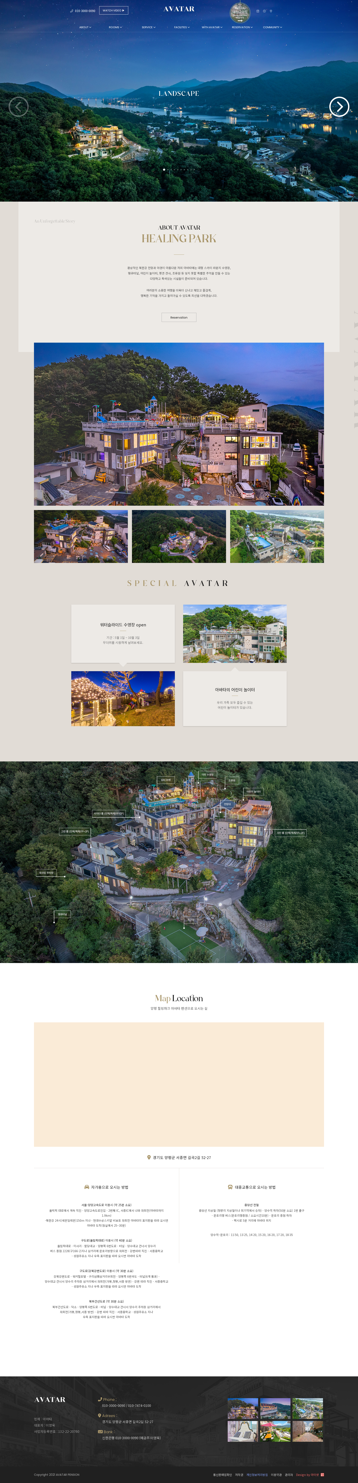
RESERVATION (241, 27)
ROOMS (114, 27)
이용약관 (276, 1475)
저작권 (239, 1475)
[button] (339, 106)
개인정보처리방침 (257, 1475)
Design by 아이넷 (308, 1475)
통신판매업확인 (222, 1475)
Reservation (179, 317)
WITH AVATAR (211, 27)
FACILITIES (180, 27)
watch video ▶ (114, 10)
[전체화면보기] (264, 12)
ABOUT (84, 27)
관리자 (289, 1475)
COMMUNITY (271, 27)
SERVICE (147, 27)
